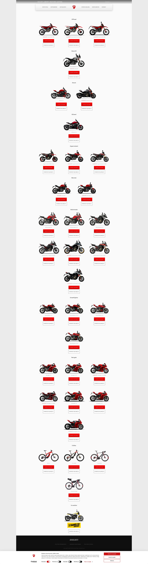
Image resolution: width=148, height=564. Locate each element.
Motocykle (45, 7)
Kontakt (104, 7)
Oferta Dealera (85, 7)
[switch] (59, 562)
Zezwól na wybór (112, 557)
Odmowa (112, 560)
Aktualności (63, 7)
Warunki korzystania (75, 544)
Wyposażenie (54, 7)
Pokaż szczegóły (87, 561)
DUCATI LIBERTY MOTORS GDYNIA (50, 2)
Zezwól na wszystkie (112, 553)
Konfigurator (95, 7)
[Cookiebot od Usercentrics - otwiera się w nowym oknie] (34, 562)
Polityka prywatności (60, 544)
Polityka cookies (88, 544)
